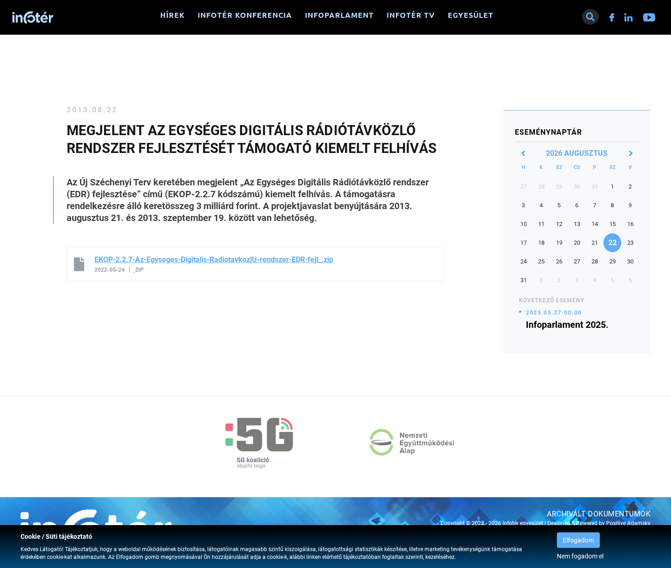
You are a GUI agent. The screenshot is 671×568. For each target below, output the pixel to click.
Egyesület (470, 15)
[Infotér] (32, 17)
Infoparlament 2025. (567, 324)
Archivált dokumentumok (598, 514)
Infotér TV (411, 15)
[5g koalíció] (259, 442)
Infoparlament (339, 15)
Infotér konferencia (245, 15)
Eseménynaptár (548, 132)
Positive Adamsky (628, 523)
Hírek (172, 15)
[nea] (412, 442)
